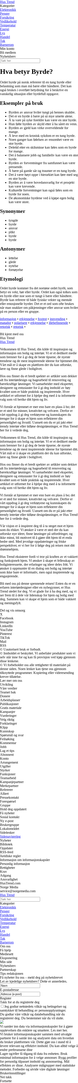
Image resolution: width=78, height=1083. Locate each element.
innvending (57, 319)
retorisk (5, 327)
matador (5, 323)
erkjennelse (27, 319)
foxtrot (42, 319)
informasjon (8, 319)
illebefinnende (58, 323)
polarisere (20, 323)
